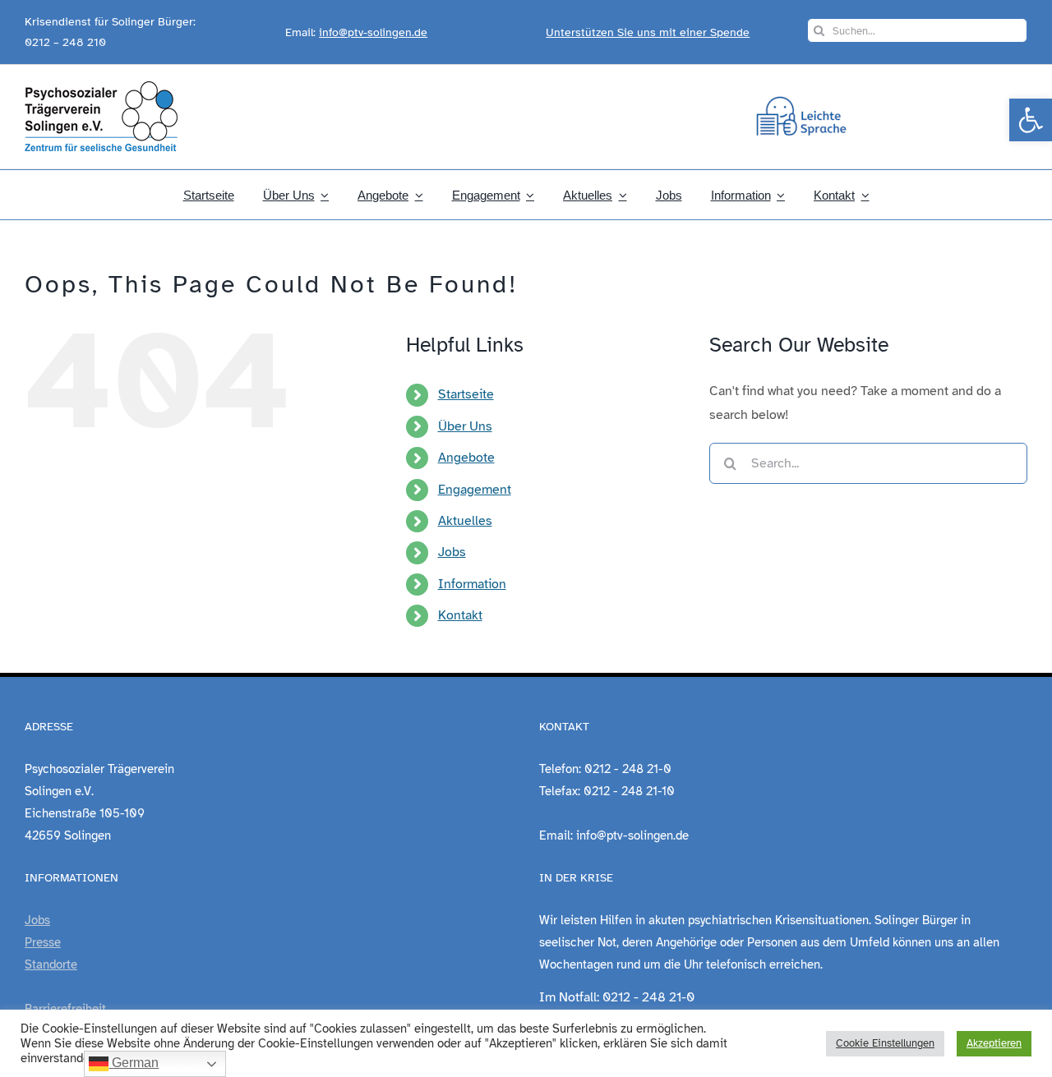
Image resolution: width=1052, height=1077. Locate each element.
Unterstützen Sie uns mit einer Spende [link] (648, 32)
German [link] (133, 1063)
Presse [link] (43, 942)
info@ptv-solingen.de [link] (373, 32)
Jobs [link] (452, 552)
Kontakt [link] (460, 615)
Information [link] (472, 584)
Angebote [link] (466, 457)
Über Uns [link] (465, 426)
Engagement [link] (474, 489)
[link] (1030, 120)
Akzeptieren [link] (994, 1043)
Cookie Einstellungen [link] (885, 1043)
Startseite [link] (466, 394)
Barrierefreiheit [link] (65, 1008)
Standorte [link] (51, 964)
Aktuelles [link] (465, 521)
